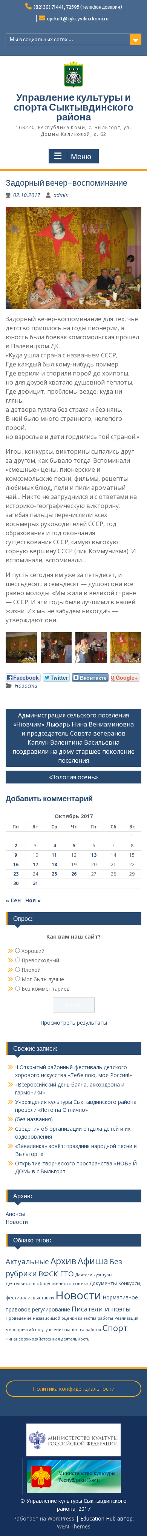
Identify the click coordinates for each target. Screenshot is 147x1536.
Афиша (93, 1260)
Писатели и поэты (101, 1308)
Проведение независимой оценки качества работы (59, 1318)
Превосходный (40, 960)
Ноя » (33, 900)
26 (74, 874)
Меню (81, 156)
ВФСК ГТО (56, 1274)
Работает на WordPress (43, 1518)
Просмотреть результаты (73, 1022)
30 (15, 883)
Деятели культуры (93, 1274)
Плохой (31, 969)
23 (15, 874)
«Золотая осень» (73, 777)
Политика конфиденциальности (74, 1388)
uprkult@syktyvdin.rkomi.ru (78, 19)
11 (54, 855)
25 (54, 874)
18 (54, 864)
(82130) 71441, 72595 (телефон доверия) (78, 7)
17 (35, 864)
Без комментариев (45, 988)
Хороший (32, 950)
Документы (103, 1283)
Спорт (115, 1328)
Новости (26, 685)
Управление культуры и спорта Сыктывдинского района (73, 107)
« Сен (13, 900)
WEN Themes (73, 1526)
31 (35, 883)
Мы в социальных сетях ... (41, 39)
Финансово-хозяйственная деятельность (48, 1339)
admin (61, 195)
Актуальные (27, 1262)
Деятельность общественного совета (47, 1283)
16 (15, 864)
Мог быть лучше (42, 979)
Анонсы (15, 1213)
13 (93, 855)
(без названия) (34, 1119)
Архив (63, 1261)
